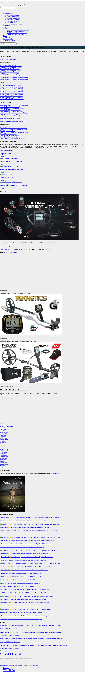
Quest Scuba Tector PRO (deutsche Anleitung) (12, 138)
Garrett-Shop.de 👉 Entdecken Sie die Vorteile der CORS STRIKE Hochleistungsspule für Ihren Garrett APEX (26, 670)
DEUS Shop (3, 531)
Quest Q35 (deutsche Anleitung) (8, 134)
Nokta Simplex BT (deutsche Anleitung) (10, 110)
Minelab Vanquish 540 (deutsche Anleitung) (11, 96)
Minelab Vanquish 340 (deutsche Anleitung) (11, 93)
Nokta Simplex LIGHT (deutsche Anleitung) (11, 108)
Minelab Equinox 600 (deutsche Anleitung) (11, 87)
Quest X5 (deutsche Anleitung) (8, 131)
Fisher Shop (3, 533)
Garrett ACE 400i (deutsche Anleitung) (10, 70)
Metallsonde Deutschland (6, 530)
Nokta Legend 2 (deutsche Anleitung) (10, 116)
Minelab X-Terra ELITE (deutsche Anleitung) (12, 99)
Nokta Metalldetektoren (13, 19)
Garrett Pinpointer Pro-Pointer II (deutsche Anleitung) (14, 79)
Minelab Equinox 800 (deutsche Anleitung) (11, 90)
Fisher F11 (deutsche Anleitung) (8, 59)
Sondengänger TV (8, 39)
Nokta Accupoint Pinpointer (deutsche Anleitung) (13, 121)
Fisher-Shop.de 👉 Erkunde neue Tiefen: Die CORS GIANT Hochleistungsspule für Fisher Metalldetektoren (25, 624)
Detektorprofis (6, 249)
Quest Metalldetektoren (13, 21)
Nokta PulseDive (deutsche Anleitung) (10, 118)
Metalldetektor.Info (5, 2)
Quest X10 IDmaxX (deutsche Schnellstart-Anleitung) (14, 132)
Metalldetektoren (7, 13)
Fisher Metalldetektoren (13, 15)
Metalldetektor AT (4, 554)
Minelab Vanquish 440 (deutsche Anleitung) (11, 94)
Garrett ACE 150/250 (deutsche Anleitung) (11, 66)
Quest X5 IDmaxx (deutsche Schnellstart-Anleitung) (13, 129)
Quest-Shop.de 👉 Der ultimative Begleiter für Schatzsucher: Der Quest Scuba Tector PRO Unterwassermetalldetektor (27, 644)
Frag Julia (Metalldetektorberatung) (12, 24)
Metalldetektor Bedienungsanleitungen (17, 33)
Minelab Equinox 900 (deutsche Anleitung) (11, 91)
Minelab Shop (3, 537)
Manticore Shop (4, 536)
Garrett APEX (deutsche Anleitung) (9, 72)
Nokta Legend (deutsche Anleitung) (9, 114)
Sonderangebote (7, 25)
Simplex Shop (3, 542)
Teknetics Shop (4, 543)
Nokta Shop (3, 539)
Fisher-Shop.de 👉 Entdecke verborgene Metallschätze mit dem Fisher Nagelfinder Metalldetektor (23, 664)
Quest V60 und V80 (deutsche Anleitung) (11, 135)
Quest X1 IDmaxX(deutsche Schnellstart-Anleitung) (13, 128)
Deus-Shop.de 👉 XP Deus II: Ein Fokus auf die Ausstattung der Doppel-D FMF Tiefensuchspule (22, 651)
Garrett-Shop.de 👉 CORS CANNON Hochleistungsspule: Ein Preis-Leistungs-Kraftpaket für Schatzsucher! (25, 631)
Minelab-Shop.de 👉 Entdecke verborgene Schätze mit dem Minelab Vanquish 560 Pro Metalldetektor (24, 657)
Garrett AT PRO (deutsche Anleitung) (10, 73)
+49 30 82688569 (12, 252)
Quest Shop (3, 540)
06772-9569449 (54, 577)
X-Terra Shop (3, 546)
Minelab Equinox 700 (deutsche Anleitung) (11, 88)
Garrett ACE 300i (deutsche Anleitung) (10, 69)
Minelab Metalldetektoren (13, 18)
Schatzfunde (6, 37)
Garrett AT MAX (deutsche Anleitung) (10, 75)
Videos (5, 36)
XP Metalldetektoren (12, 22)
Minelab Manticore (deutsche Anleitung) (10, 85)
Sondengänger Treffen (9, 40)
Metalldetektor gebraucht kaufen (15, 34)
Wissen (5, 28)
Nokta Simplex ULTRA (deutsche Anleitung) (12, 111)
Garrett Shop (3, 534)
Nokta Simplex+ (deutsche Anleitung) (10, 107)
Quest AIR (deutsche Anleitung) (8, 137)
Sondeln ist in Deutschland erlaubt (16, 31)
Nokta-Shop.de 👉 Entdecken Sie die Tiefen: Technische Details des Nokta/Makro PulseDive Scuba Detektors (25, 637)
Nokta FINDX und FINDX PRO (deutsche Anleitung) (14, 105)
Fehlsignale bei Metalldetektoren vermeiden (18, 30)
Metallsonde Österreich (6, 553)
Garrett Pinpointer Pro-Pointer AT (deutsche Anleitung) (14, 77)
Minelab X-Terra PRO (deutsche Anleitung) (11, 97)
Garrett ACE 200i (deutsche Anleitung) (10, 67)
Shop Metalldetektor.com (9, 27)
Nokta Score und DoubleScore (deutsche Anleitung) (13, 113)
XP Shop (2, 545)
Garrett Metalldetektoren (13, 16)
